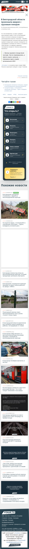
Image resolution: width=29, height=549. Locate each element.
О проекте (4, 518)
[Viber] (20, 102)
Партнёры (5, 520)
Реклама (10, 520)
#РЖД (14, 94)
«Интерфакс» (4, 65)
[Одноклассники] (18, 102)
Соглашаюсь (15, 545)
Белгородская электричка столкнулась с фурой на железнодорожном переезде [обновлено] (15, 85)
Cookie (17, 533)
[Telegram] (15, 102)
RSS (3, 516)
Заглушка (15, 518)
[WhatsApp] (13, 102)
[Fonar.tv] (4, 1)
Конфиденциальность (8, 522)
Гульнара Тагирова (23, 76)
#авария (10, 94)
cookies (15, 528)
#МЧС (4, 94)
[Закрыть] (26, 15)
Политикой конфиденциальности (15, 541)
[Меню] (27, 2)
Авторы (10, 518)
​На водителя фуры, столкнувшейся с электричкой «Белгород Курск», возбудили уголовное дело (15, 89)
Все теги (7, 516)
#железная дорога (22, 94)
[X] (11, 102)
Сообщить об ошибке (16, 516)
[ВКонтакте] (9, 102)
